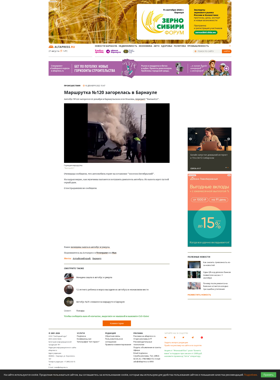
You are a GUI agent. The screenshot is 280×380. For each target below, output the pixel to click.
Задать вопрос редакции (176, 342)
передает (140, 99)
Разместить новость (199, 294)
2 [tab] (228, 167)
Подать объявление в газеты (147, 347)
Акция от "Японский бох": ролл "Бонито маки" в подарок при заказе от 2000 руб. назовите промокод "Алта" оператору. (183, 353)
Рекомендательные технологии (142, 343)
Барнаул (96, 258)
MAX (152, 361)
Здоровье (166, 46)
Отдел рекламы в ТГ (142, 339)
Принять (269, 374)
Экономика (145, 46)
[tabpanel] (209, 150)
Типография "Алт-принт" (88, 341)
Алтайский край (81, 258)
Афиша (136, 350)
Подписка (81, 336)
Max (114, 252)
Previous (190, 139)
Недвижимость (128, 46)
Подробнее (250, 374)
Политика (180, 46)
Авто (157, 46)
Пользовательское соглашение (114, 340)
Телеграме (102, 252)
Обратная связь (112, 336)
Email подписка (140, 353)
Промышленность (198, 46)
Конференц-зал (84, 339)
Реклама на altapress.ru (144, 336)
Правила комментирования (118, 344)
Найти (227, 51)
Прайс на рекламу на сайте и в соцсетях (183, 345)
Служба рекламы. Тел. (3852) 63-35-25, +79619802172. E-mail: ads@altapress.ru (146, 359)
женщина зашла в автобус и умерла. (90, 247)
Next (228, 139)
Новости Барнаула (106, 46)
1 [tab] (226, 167)
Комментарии (117, 323)
